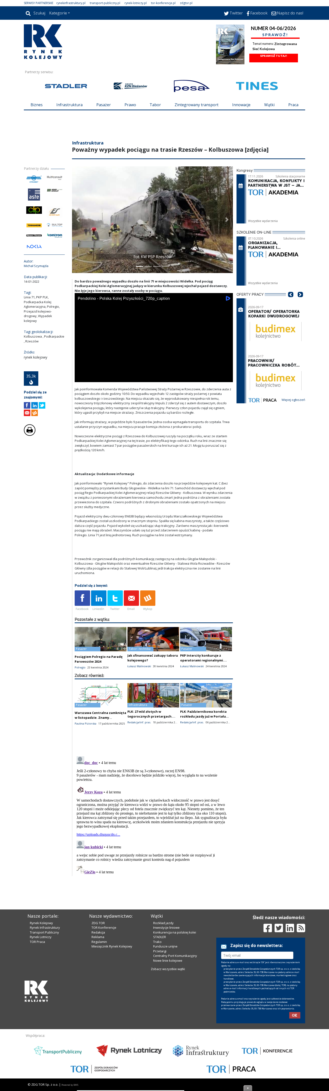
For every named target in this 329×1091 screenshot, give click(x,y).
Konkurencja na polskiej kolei (174, 932)
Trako (157, 942)
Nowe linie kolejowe (167, 960)
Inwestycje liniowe (166, 927)
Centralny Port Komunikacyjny (175, 956)
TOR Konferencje (104, 927)
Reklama (98, 937)
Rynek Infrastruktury (45, 927)
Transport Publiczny (44, 932)
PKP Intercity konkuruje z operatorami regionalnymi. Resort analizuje (202, 660)
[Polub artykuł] (27, 405)
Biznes (37, 104)
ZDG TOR (98, 923)
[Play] (81, 377)
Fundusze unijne (165, 946)
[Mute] (106, 377)
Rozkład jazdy (163, 923)
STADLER (159, 937)
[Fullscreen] (226, 377)
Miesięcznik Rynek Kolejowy (112, 946)
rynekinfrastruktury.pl (71, 3)
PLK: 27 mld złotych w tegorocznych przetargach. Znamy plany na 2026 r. (149, 716)
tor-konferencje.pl (163, 3)
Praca (293, 104)
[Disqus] (154, 814)
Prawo (130, 104)
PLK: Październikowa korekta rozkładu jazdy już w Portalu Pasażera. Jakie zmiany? (203, 716)
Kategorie (58, 13)
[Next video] (93, 377)
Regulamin (99, 942)
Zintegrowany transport (196, 104)
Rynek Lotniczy (41, 937)
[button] (78, 219)
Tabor (155, 104)
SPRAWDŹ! (275, 34)
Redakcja (98, 932)
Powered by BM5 (69, 1084)
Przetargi (159, 951)
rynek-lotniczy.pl (136, 3)
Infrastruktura (69, 104)
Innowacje (241, 104)
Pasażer (103, 104)
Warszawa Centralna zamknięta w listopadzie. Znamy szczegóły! (100, 718)
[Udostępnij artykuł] (34, 405)
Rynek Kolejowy (41, 923)
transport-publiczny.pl (105, 3)
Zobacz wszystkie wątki (168, 969)
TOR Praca (37, 942)
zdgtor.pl (186, 3)
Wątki (269, 104)
